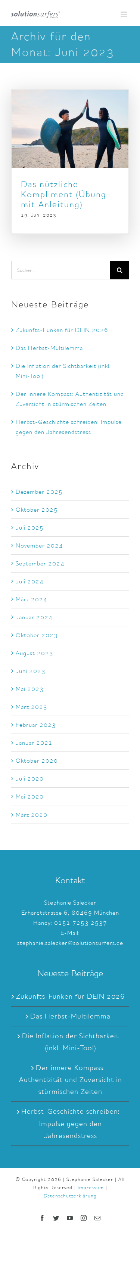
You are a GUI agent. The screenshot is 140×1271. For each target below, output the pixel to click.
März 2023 (31, 706)
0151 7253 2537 (80, 922)
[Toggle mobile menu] (125, 14)
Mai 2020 (30, 796)
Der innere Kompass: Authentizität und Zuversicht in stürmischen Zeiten (70, 1079)
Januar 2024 (34, 617)
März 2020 (31, 814)
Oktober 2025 (37, 509)
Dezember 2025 (39, 491)
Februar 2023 (36, 724)
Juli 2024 (30, 581)
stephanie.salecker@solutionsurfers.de (70, 942)
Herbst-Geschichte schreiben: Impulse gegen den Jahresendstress (70, 1123)
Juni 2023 (31, 671)
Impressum (91, 1187)
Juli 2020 (30, 778)
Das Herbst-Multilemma (49, 347)
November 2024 (39, 545)
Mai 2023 (30, 688)
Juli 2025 (30, 527)
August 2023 (34, 653)
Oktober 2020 (37, 760)
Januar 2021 (34, 742)
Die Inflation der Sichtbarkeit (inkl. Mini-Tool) (70, 1042)
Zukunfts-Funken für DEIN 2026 (62, 330)
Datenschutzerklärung (70, 1196)
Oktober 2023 (37, 635)
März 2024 (31, 599)
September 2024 (40, 563)
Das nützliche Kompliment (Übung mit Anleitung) (63, 194)
